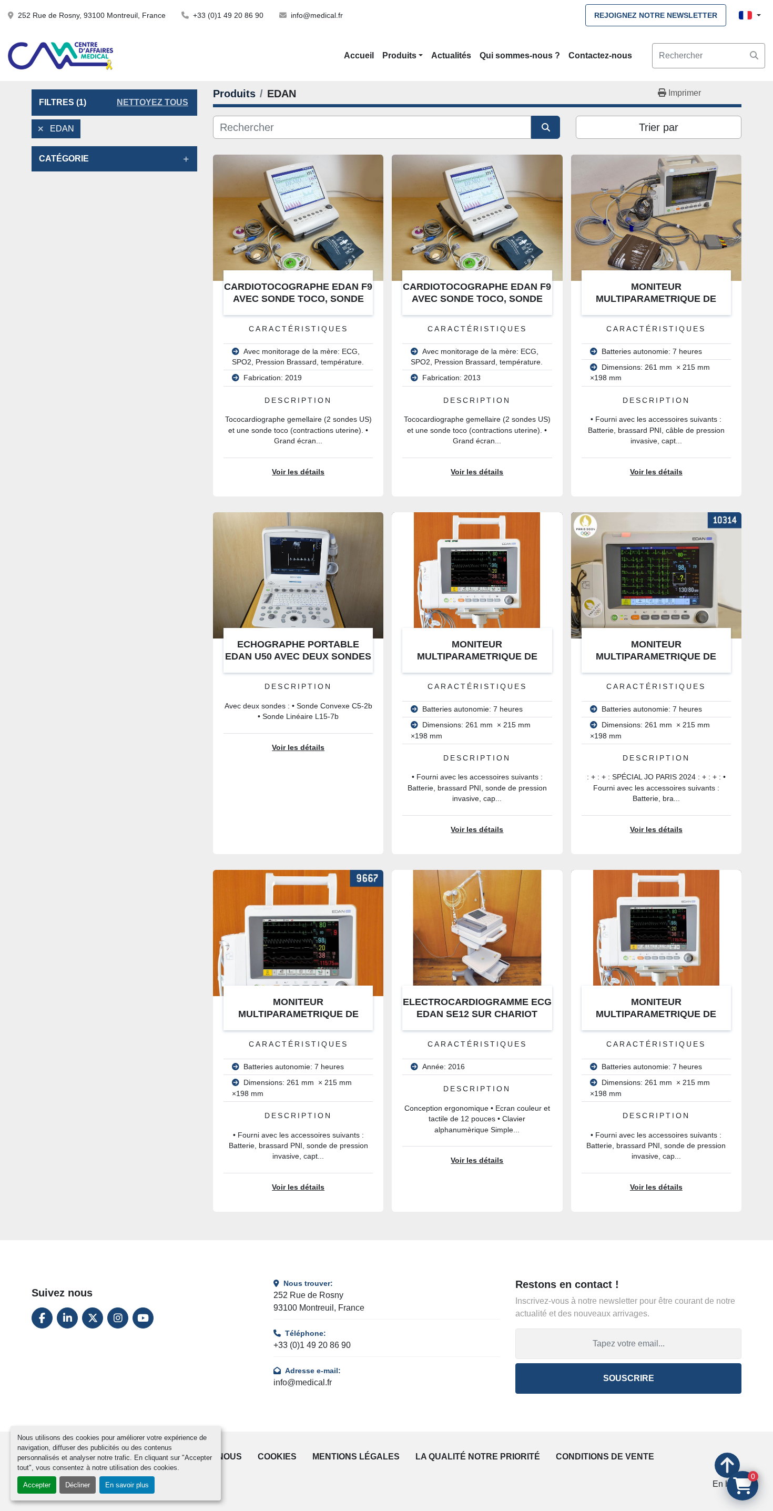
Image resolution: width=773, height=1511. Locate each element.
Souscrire (628, 1378)
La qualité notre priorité (477, 1456)
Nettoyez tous (152, 102)
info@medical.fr (317, 15)
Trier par (658, 127)
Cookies (277, 1456)
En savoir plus (127, 1485)
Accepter (36, 1485)
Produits (399, 55)
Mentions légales (356, 1456)
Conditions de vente (605, 1456)
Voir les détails (298, 472)
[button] (402, 56)
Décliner (77, 1485)
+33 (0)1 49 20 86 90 (228, 15)
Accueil (359, 55)
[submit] (754, 55)
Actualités (451, 55)
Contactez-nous (600, 55)
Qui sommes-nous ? (520, 55)
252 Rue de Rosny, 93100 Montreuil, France (92, 15)
